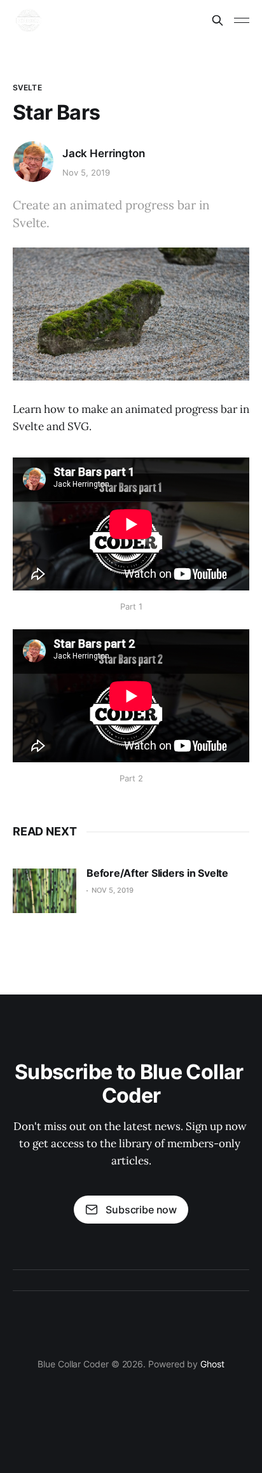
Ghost (212, 1363)
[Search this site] (217, 20)
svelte (27, 87)
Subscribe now (141, 1209)
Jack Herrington (103, 153)
